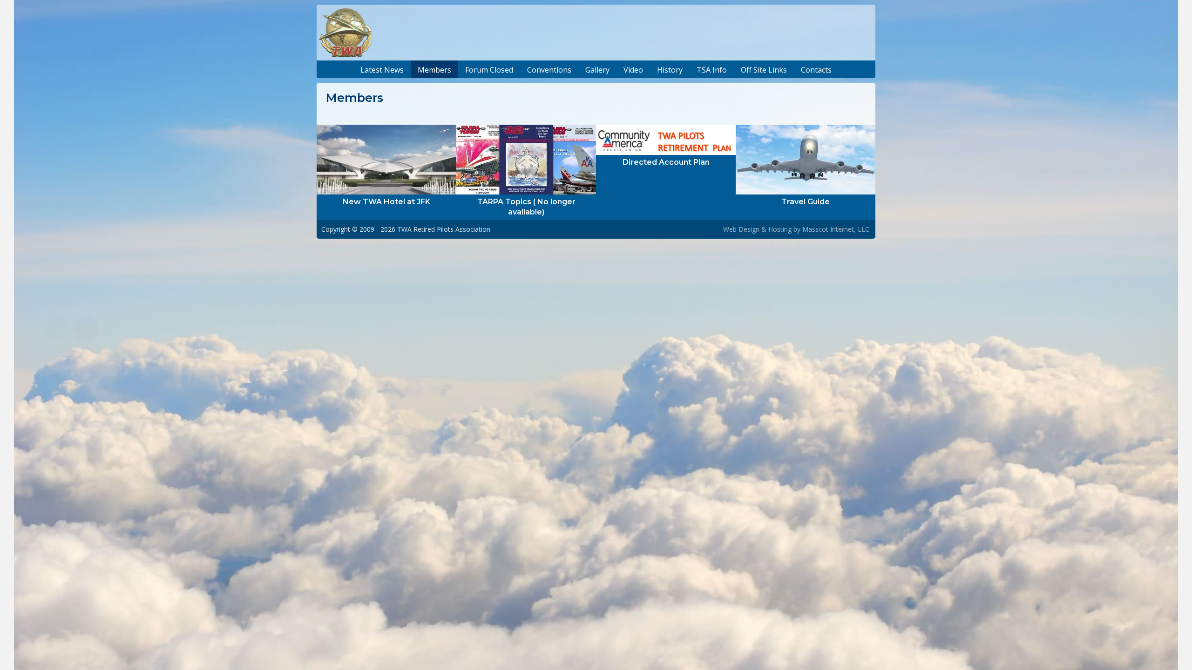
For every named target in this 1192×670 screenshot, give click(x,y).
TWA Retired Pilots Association (443, 229)
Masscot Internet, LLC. (836, 229)
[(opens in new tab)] (386, 158)
